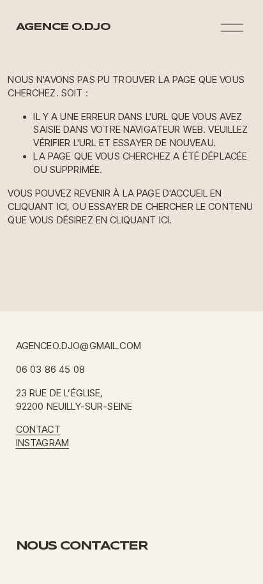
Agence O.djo (63, 27)
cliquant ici (37, 207)
